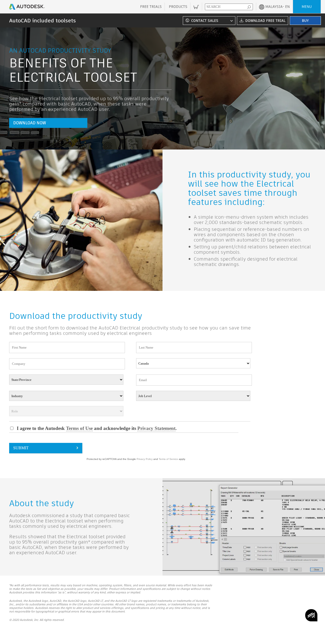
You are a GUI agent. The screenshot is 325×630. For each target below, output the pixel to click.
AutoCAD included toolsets (42, 20)
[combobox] (208, 20)
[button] (208, 20)
